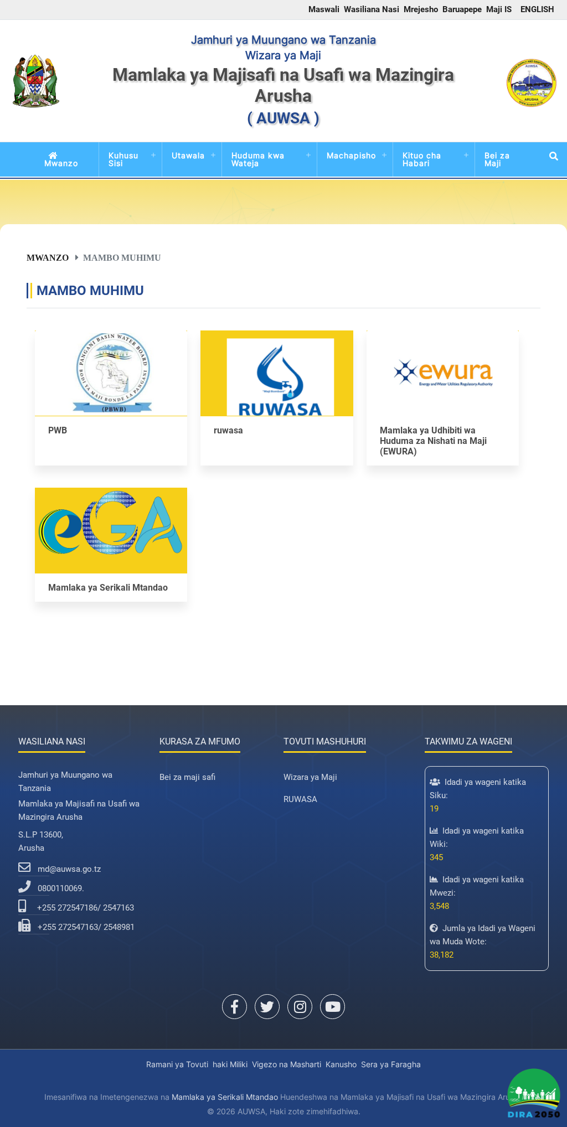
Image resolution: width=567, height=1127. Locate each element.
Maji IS (499, 9)
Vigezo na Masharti (286, 1064)
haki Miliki (230, 1064)
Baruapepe (462, 9)
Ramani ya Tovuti (177, 1064)
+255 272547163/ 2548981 (86, 927)
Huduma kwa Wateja (258, 159)
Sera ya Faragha (391, 1064)
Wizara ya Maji (310, 777)
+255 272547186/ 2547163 (85, 908)
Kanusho (341, 1064)
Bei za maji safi (187, 777)
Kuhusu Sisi (123, 159)
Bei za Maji (497, 159)
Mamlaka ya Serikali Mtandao (225, 1097)
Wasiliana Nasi (371, 9)
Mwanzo (61, 163)
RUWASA (300, 799)
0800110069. (61, 888)
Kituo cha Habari (422, 159)
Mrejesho (421, 9)
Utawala (188, 155)
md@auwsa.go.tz (69, 869)
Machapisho (351, 155)
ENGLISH (537, 9)
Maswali (323, 9)
